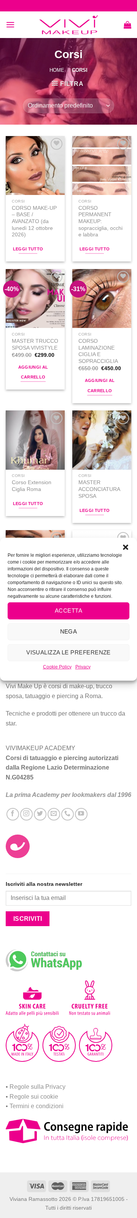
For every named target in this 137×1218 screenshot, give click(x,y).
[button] (125, 547)
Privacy (83, 666)
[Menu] (10, 24)
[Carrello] (127, 24)
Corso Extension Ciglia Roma (31, 486)
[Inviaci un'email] (54, 814)
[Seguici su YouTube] (81, 814)
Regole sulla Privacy (37, 1086)
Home (56, 70)
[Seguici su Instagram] (26, 814)
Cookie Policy (57, 666)
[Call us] (67, 814)
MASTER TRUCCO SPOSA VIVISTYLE (35, 344)
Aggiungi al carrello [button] (33, 372)
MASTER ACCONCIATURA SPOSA (99, 489)
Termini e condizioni (37, 1106)
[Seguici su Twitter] (40, 814)
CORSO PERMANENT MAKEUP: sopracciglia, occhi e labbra (100, 221)
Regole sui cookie (34, 1096)
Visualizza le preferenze (68, 652)
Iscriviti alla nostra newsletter (44, 884)
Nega (68, 631)
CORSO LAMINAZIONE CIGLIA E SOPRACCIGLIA (98, 351)
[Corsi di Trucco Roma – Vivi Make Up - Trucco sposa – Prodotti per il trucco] (68, 25)
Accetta (68, 610)
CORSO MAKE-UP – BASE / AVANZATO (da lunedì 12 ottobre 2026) (34, 221)
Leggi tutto (28, 249)
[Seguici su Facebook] (12, 814)
